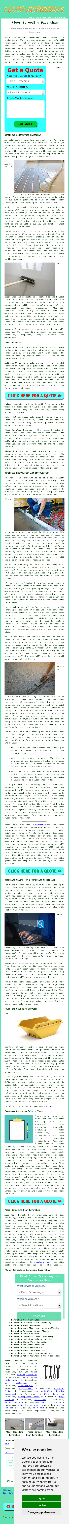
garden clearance (14, 1402)
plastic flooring (51, 1402)
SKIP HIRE (38, 1408)
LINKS (37, 17)
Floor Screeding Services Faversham (27, 1270)
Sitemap (7, 1490)
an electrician (16, 1383)
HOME (30, 17)
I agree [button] (41, 1498)
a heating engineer (28, 1405)
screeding (17, 853)
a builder (40, 1400)
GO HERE (48, 1106)
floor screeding (29, 40)
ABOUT (44, 17)
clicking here (42, 1262)
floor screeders (49, 844)
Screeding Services (13, 1493)
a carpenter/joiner (29, 1397)
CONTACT (51, 17)
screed (8, 216)
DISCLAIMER (61, 17)
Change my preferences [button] (41, 1512)
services (58, 855)
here (7, 1444)
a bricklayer (25, 1386)
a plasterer (26, 1389)
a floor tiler (49, 1394)
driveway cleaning (27, 1375)
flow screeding (13, 1169)
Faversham (40, 825)
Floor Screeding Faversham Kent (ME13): (32, 37)
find (13, 1215)
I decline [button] (41, 1505)
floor (61, 1124)
